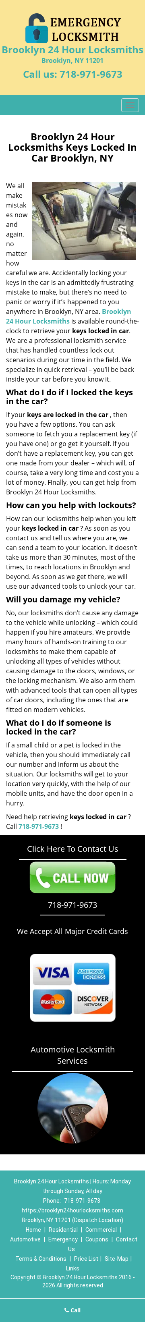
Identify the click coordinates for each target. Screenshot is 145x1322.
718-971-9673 (91, 74)
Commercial (101, 1230)
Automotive (25, 1239)
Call (75, 1310)
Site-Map (116, 1259)
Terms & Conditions (40, 1259)
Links (72, 1268)
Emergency (63, 1239)
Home (33, 1230)
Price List (86, 1259)
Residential (63, 1230)
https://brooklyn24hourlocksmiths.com (72, 1210)
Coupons (96, 1239)
